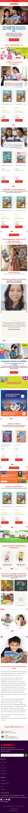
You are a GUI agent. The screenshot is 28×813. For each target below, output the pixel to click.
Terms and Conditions (20, 806)
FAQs (2, 786)
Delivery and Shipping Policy (9, 806)
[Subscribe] (25, 755)
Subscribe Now (14, 39)
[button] (2, 4)
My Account (3, 780)
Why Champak (4, 762)
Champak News (4, 773)
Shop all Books (14, 467)
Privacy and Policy (14, 808)
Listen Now (14, 372)
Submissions (3, 770)
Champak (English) (7, 104)
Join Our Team (3, 767)
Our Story (2, 765)
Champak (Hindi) (20, 104)
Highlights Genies (20, 165)
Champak (16, 810)
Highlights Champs (7, 165)
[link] (14, 53)
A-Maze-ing (17, 444)
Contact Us (3, 789)
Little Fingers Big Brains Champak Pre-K (6, 445)
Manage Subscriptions (5, 783)
